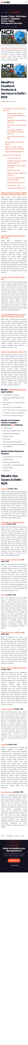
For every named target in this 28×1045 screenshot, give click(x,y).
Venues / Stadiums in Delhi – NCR (16, 182)
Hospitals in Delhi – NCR (13, 185)
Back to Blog (5, 12)
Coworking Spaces (7, 792)
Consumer (22, 389)
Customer (12, 389)
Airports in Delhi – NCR (13, 170)
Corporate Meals (15, 12)
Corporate (4, 56)
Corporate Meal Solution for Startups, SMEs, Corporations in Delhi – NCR (15, 131)
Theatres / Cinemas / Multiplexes (12, 632)
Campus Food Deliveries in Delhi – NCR (14, 352)
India (23, 835)
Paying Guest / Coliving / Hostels (12, 559)
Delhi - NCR (17, 835)
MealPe (3, 101)
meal (25, 219)
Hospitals (4, 744)
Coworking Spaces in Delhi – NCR (16, 188)
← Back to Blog (14, 865)
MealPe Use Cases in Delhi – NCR (12, 155)
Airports (3, 595)
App (13, 425)
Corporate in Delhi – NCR (14, 158)
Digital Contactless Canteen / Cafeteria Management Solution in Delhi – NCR (16, 115)
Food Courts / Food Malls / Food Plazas (14, 668)
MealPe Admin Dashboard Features (14, 151)
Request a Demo (14, 860)
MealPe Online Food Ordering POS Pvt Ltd (12, 48)
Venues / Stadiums (7, 709)
